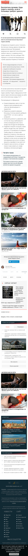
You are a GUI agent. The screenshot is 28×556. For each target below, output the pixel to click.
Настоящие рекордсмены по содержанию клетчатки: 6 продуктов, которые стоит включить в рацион (14, 157)
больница (19, 277)
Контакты (20, 525)
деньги (11, 277)
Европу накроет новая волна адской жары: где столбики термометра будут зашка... (15, 461)
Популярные (20, 327)
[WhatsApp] (17, 33)
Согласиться (14, 554)
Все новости (14, 362)
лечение (5, 277)
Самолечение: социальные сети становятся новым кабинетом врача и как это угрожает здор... (15, 357)
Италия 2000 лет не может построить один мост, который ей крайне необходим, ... (13, 445)
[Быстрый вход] (22, 2)
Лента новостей (14, 366)
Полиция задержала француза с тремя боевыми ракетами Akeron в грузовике (14, 469)
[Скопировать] (25, 33)
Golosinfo (5, 2)
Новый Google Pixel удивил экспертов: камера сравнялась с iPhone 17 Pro (13, 306)
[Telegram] (3, 33)
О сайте (20, 521)
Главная (20, 515)
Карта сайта (21, 528)
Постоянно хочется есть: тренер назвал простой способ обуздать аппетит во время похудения (13, 163)
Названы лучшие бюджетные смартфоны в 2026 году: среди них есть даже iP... (13, 300)
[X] (10, 33)
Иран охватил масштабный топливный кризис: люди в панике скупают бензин (18, 291)
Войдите (3, 316)
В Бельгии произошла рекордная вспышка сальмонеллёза (14, 465)
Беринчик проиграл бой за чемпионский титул (15, 330)
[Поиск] (19, 2)
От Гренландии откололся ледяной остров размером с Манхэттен (15, 352)
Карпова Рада (8, 266)
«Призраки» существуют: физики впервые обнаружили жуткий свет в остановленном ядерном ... (15, 335)
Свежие (7, 327)
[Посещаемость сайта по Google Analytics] (16, 483)
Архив (19, 519)
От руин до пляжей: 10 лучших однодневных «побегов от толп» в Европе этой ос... (12, 431)
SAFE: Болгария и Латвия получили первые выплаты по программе (14, 457)
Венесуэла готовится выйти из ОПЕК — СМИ (15, 472)
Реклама (20, 523)
